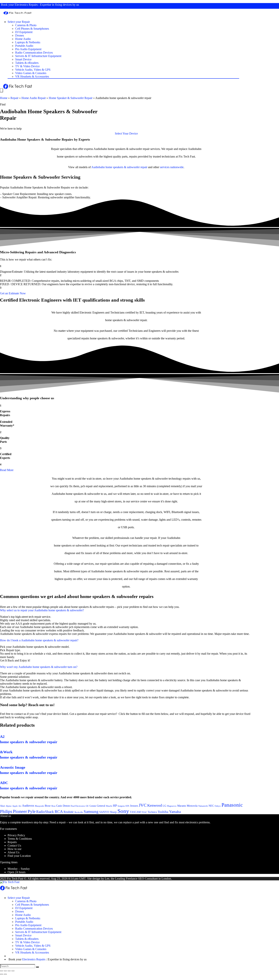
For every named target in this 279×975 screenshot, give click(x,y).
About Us (13, 852)
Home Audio (23, 38)
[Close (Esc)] (1, 970)
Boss (53, 806)
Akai (2, 805)
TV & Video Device (27, 66)
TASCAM (135, 811)
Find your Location (19, 855)
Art (19, 806)
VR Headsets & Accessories (32, 76)
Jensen (134, 805)
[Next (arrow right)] (5, 974)
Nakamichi (203, 806)
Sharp (113, 811)
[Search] (37, 967)
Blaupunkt (39, 806)
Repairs (12, 842)
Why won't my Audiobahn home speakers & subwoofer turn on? (38, 666)
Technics (152, 812)
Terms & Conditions (20, 838)
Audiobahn (98, 167)
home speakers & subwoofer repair (126, 167)
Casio (59, 805)
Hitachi (109, 806)
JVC (143, 805)
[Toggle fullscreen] (9, 970)
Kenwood (154, 805)
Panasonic (232, 805)
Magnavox (172, 806)
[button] (126, 133)
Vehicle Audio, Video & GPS (32, 69)
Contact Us (14, 845)
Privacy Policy (16, 835)
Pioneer (20, 811)
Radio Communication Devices (34, 52)
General (101, 805)
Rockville (79, 812)
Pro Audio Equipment (28, 49)
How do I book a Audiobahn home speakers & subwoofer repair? (39, 640)
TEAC (144, 812)
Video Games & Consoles (30, 73)
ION (127, 806)
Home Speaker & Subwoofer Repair (70, 98)
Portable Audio (24, 45)
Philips (6, 811)
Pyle (31, 811)
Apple (15, 806)
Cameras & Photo (25, 25)
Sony (123, 811)
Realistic (69, 811)
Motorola (192, 805)
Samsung (91, 811)
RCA (59, 811)
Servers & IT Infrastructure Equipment (38, 56)
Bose (48, 805)
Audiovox (28, 805)
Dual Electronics (78, 806)
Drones (19, 35)
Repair (14, 98)
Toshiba (163, 812)
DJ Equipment (23, 32)
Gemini (92, 806)
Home (3, 98)
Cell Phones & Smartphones (32, 28)
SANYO (104, 811)
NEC (211, 805)
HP (115, 805)
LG (164, 805)
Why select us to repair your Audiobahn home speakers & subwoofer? (42, 610)
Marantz (181, 805)
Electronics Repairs (26, 4)
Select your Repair (19, 21)
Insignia (121, 806)
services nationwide (172, 167)
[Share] (5, 970)
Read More (6, 470)
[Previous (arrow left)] (1, 974)
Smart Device (23, 59)
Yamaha (175, 812)
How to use (14, 849)
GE (87, 806)
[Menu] (1, 90)
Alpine (9, 806)
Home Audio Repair (33, 98)
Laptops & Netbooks (27, 42)
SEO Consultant (148, 878)
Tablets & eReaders (27, 62)
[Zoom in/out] (12, 970)
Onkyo (218, 806)
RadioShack (45, 812)
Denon (66, 805)
